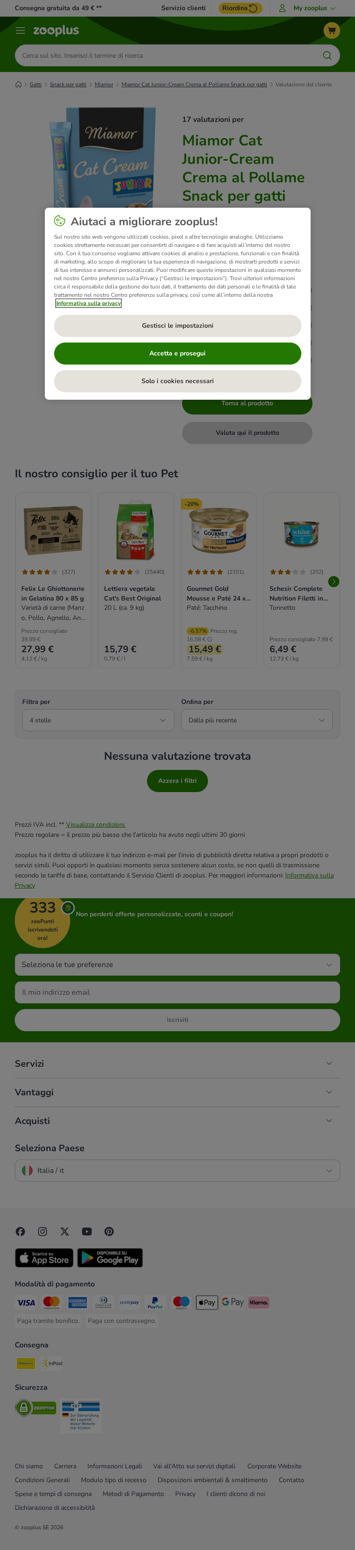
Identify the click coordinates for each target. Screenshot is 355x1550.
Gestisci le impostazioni (178, 325)
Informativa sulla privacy (88, 303)
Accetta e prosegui (177, 353)
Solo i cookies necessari (177, 381)
